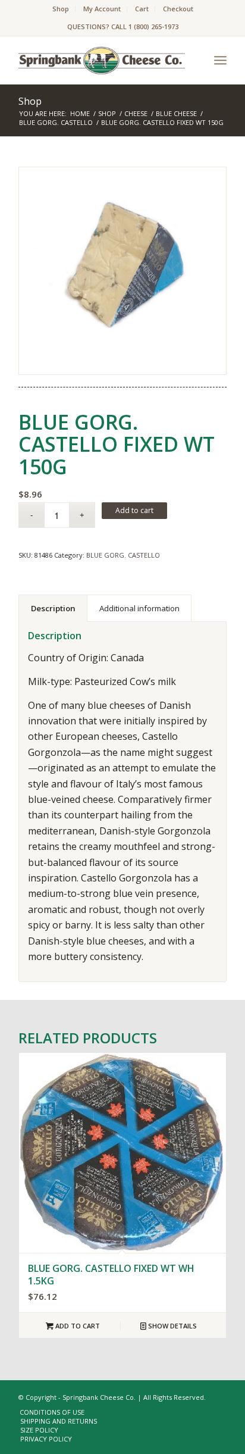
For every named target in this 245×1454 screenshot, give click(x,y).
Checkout (178, 8)
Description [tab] (53, 608)
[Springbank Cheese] (122, 271)
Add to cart (134, 510)
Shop (60, 8)
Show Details (171, 1325)
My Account (102, 8)
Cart (142, 8)
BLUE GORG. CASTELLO (123, 555)
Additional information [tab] (139, 608)
